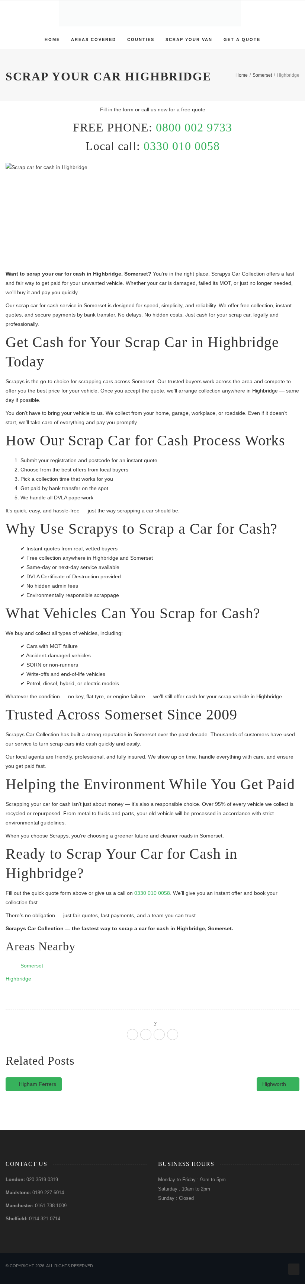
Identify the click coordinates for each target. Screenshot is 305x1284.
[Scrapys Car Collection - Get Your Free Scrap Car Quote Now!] (149, 13)
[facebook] (132, 1034)
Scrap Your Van (189, 39)
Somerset (31, 966)
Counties (140, 39)
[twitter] (145, 1034)
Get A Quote (242, 39)
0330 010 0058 (182, 146)
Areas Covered (93, 39)
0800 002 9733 (194, 127)
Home (52, 39)
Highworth (275, 1084)
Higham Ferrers (36, 1084)
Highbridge (18, 979)
